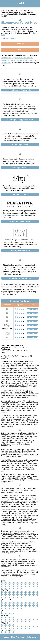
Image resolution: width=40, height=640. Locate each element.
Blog (13, 637)
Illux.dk (3, 60)
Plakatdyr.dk (20, 60)
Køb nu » (20, 49)
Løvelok (20, 3)
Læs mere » (20, 44)
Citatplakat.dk (6, 63)
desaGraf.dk (29, 60)
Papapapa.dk (6, 58)
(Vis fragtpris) (11, 38)
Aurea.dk (29, 58)
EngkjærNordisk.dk (19, 58)
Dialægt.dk (11, 60)
